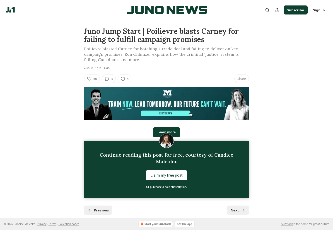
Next (235, 210)
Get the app (185, 224)
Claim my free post (166, 175)
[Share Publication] (277, 9)
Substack (287, 224)
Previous (101, 210)
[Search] (267, 9)
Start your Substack (158, 224)
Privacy (41, 224)
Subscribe (295, 10)
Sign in (319, 10)
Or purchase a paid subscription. (166, 187)
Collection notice (68, 224)
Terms (52, 224)
